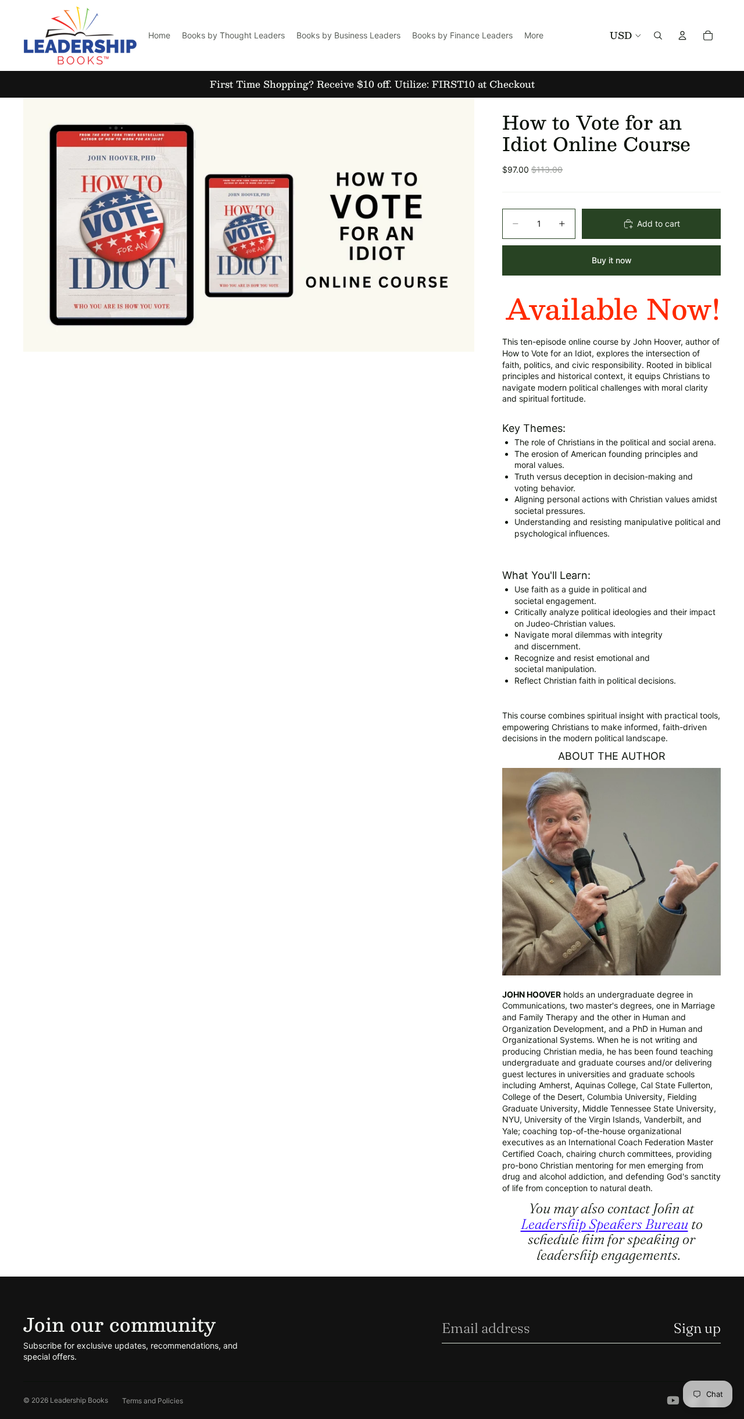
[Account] (682, 35)
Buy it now (612, 260)
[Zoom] (248, 225)
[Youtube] (673, 1400)
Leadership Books (79, 1400)
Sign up (697, 1328)
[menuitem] (533, 35)
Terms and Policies (152, 1400)
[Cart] (708, 35)
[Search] (658, 35)
